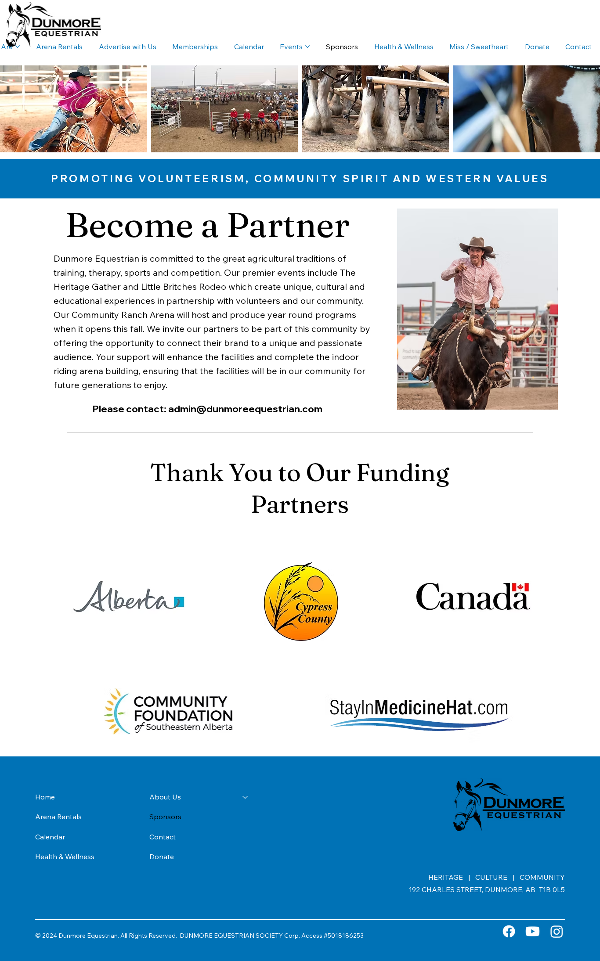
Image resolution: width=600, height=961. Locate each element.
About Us (165, 796)
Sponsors (165, 816)
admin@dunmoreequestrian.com (245, 409)
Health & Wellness (64, 856)
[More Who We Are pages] (17, 46)
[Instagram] (557, 931)
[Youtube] (532, 931)
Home (45, 796)
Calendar (50, 836)
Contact (162, 836)
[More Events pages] (307, 46)
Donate (161, 856)
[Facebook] (509, 931)
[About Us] (246, 797)
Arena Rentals (58, 816)
